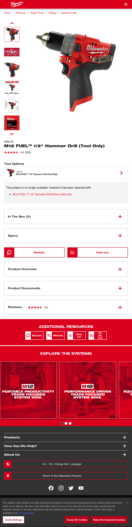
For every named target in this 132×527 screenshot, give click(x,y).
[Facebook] (51, 488)
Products (20, 12)
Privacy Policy (27, 512)
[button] (12, 34)
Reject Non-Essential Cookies (109, 519)
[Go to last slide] (12, 23)
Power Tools (37, 12)
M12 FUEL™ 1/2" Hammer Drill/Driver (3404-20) (42, 194)
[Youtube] (81, 488)
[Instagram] (61, 488)
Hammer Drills (68, 12)
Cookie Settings (13, 519)
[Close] (126, 503)
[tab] (61, 423)
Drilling (52, 12)
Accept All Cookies (77, 519)
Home (7, 12)
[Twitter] (71, 488)
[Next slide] (12, 134)
